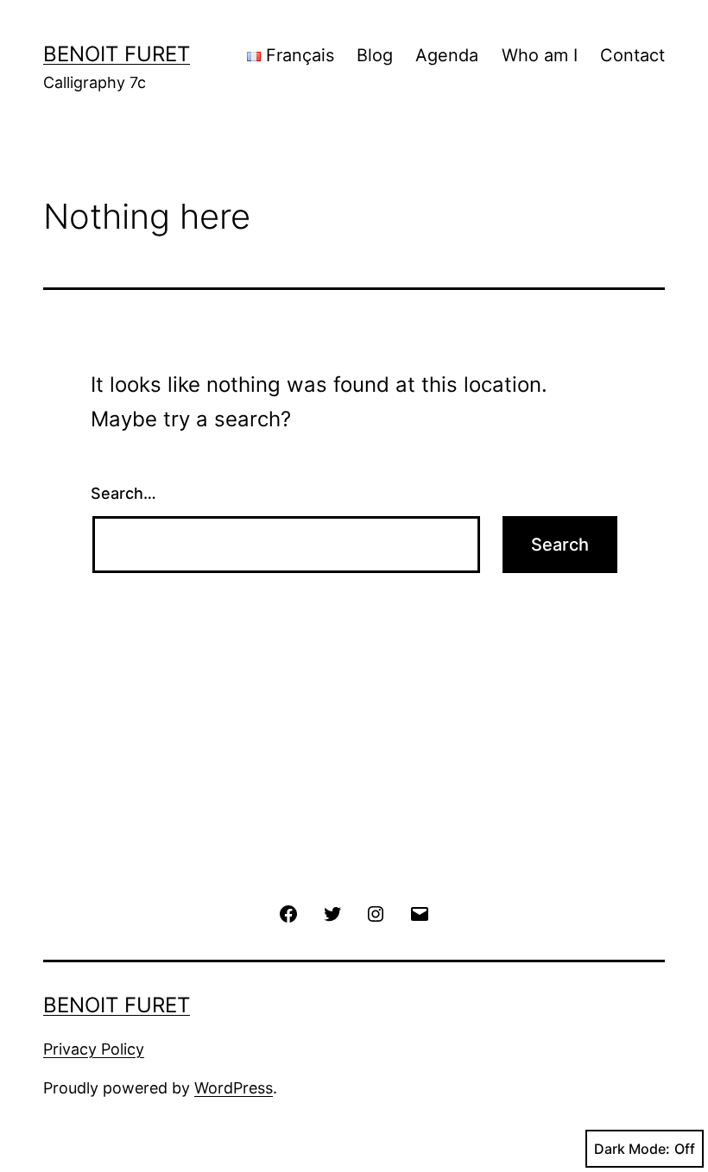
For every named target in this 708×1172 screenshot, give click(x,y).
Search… (123, 493)
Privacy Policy (93, 1049)
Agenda (446, 55)
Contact (632, 55)
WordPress (233, 1088)
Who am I (540, 55)
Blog (375, 55)
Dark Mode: (632, 1148)
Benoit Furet (116, 53)
